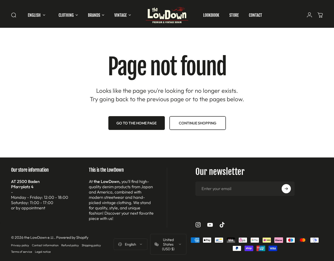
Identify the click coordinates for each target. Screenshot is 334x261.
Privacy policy (20, 245)
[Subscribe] (286, 188)
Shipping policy (91, 245)
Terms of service (21, 251)
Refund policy (70, 245)
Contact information (45, 245)
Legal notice (43, 251)
